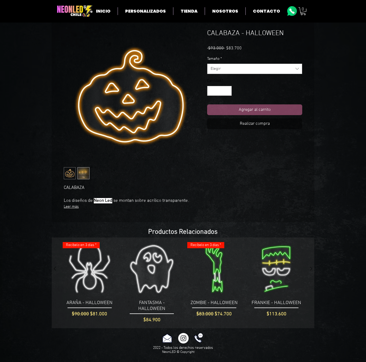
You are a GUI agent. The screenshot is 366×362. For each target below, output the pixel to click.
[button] (303, 11)
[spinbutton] (219, 91)
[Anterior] (55, 268)
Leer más (71, 206)
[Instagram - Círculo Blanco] (183, 338)
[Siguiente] (311, 268)
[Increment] (227, 91)
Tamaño (214, 59)
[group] (183, 283)
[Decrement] (211, 91)
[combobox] (254, 69)
